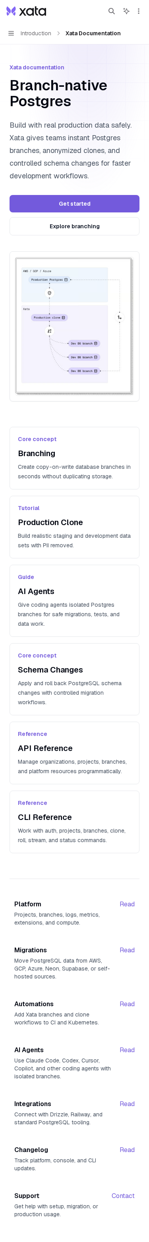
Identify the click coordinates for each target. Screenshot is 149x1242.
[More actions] (139, 11)
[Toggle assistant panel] (126, 11)
